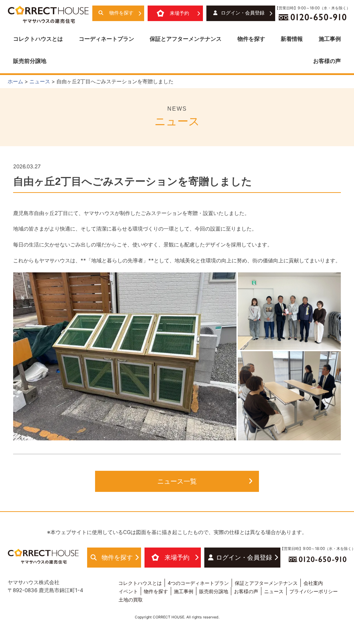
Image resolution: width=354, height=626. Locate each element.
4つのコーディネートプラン (198, 583)
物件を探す (121, 13)
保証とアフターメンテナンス (186, 38)
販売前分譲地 (29, 60)
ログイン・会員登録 (242, 13)
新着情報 (292, 38)
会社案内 (313, 583)
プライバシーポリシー (313, 591)
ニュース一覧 (177, 481)
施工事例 (330, 38)
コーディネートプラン (106, 38)
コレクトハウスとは (38, 38)
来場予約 (179, 13)
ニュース (273, 591)
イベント (128, 591)
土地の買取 (131, 599)
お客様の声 (327, 60)
